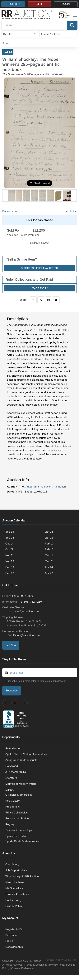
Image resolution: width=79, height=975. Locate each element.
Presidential (12, 806)
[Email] (56, 299)
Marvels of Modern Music (20, 783)
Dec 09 (9, 567)
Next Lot (69, 211)
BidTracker (11, 935)
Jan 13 (49, 531)
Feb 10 (49, 543)
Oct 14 (9, 543)
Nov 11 (9, 555)
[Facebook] (33, 299)
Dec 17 (9, 573)
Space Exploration (16, 836)
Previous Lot (9, 211)
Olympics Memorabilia (18, 794)
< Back (6, 43)
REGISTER (13, 4)
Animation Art (13, 748)
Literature (11, 777)
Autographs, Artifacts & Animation (46, 486)
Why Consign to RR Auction (22, 876)
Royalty (9, 824)
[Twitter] (40, 299)
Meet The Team (15, 882)
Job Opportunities (16, 870)
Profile (9, 940)
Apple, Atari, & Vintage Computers (26, 754)
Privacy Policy (13, 905)
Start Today (39, 288)
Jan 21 (49, 537)
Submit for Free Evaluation (39, 268)
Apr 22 (49, 573)
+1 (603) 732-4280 (30, 601)
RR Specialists (14, 888)
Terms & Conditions (17, 894)
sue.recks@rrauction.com (23, 611)
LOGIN (66, 4)
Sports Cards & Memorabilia (22, 841)
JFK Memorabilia (15, 771)
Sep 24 (9, 537)
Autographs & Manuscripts (21, 759)
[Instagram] (48, 299)
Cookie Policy (13, 900)
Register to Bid (14, 929)
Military (9, 789)
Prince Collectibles (16, 812)
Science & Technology (18, 830)
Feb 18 (49, 549)
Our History (12, 864)
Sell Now (11, 645)
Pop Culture (12, 800)
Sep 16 (9, 531)
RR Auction (35, 960)
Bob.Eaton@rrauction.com (24, 635)
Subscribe (12, 690)
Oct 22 (9, 549)
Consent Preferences (23, 968)
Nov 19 (9, 561)
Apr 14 (49, 567)
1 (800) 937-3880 (22, 595)
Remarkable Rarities (17, 818)
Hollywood (11, 765)
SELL (39, 4)
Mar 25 (49, 561)
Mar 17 (49, 555)
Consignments (14, 946)
